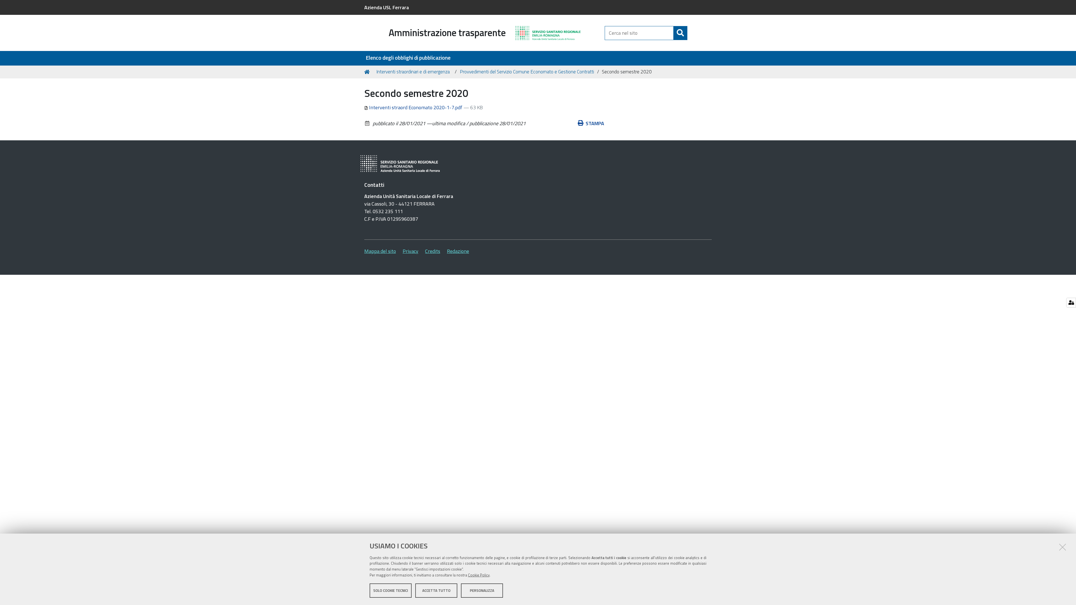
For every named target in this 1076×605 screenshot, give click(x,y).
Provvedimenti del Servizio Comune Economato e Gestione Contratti (527, 71)
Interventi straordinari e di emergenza (413, 71)
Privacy (410, 251)
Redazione (458, 251)
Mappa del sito (380, 251)
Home (368, 72)
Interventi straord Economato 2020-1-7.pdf (415, 107)
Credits (432, 251)
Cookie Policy (479, 575)
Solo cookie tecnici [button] (390, 590)
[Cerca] (680, 33)
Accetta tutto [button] (436, 590)
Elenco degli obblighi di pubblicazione (408, 58)
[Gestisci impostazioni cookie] (1071, 303)
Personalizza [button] (482, 590)
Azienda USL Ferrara (386, 7)
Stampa (595, 123)
